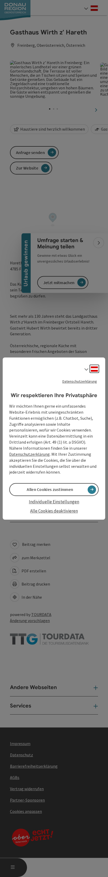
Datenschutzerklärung (79, 381)
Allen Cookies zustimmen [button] (50, 489)
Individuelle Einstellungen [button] (54, 502)
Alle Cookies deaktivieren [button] (54, 511)
